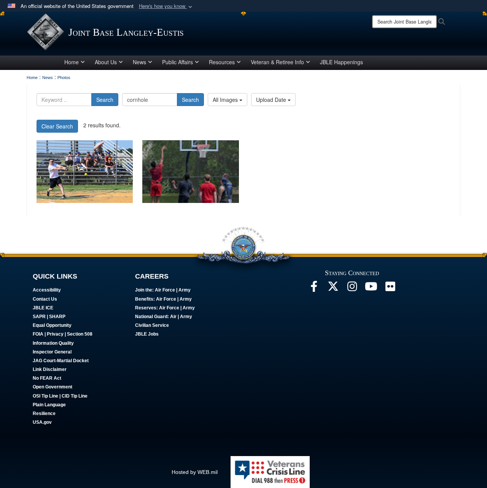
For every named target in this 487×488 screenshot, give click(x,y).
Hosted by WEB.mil (195, 472)
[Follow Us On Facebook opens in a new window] (313, 288)
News (139, 62)
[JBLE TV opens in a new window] (370, 288)
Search (104, 99)
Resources (222, 62)
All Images (226, 99)
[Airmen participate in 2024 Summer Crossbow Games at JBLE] (85, 171)
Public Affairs (177, 62)
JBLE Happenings (341, 62)
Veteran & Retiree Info (277, 62)
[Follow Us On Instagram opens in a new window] (351, 288)
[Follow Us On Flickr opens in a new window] (389, 288)
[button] (166, 6)
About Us (106, 62)
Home (71, 62)
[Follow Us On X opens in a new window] (332, 288)
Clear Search (57, 126)
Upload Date (272, 99)
